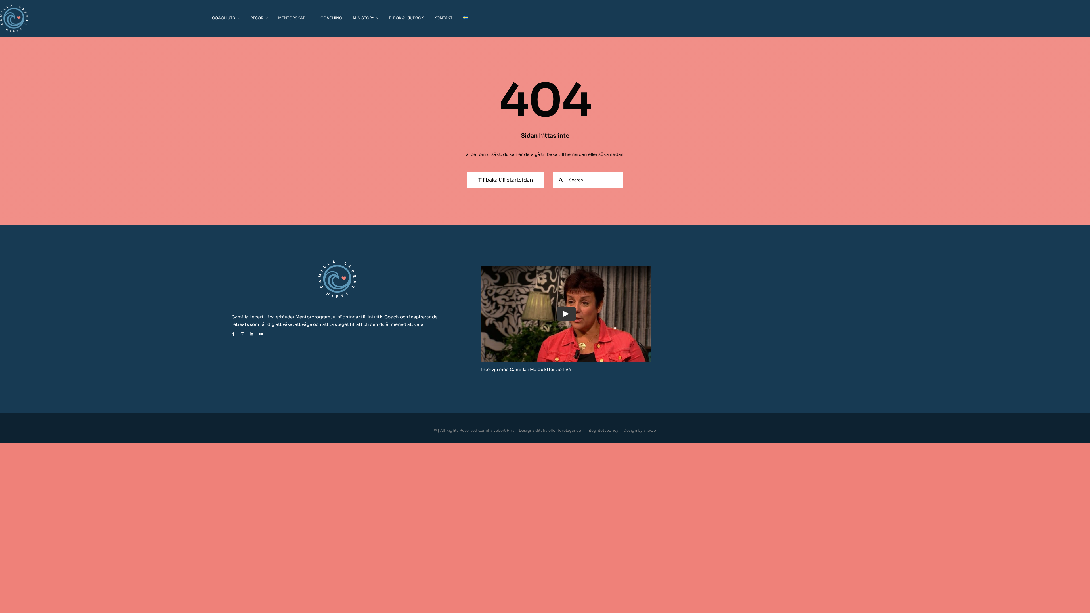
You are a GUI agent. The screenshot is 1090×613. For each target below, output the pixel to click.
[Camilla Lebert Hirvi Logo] (337, 262)
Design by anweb (639, 430)
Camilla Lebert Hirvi (497, 430)
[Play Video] (566, 313)
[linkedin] (251, 334)
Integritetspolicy (602, 430)
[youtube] (261, 334)
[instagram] (242, 334)
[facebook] (233, 334)
